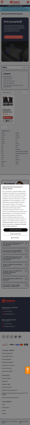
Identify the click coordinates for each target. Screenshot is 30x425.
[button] (15, 238)
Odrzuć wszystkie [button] (15, 234)
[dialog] (15, 212)
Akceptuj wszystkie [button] (15, 230)
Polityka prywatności (11, 226)
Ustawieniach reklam (8, 222)
